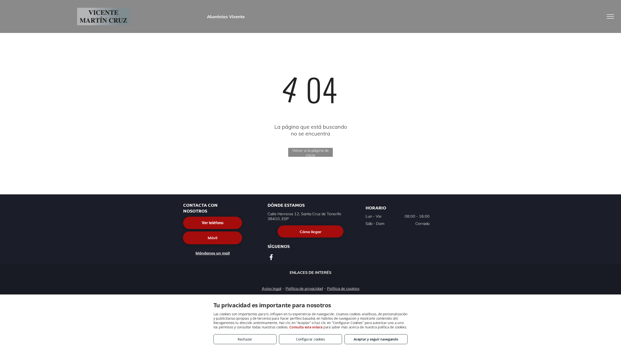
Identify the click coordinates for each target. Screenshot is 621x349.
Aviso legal (271, 288)
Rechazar (245, 339)
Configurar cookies (310, 339)
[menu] (610, 16)
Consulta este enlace (305, 327)
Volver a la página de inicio (310, 152)
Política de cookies (343, 288)
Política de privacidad (304, 288)
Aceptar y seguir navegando (376, 339)
